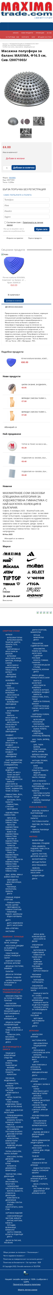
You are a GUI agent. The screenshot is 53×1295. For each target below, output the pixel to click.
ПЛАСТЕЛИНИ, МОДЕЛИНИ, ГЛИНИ (13, 1103)
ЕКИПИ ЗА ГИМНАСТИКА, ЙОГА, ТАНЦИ (40, 696)
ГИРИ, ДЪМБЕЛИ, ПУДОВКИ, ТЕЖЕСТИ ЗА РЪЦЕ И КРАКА (40, 848)
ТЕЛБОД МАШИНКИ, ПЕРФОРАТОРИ (14, 1116)
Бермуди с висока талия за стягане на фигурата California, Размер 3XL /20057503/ (35, 412)
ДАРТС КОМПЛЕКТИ (15, 923)
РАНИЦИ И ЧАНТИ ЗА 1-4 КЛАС (40, 994)
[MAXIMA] (14, 554)
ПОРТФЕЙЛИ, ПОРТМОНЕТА (38, 981)
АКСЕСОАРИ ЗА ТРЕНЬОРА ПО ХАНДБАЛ (12, 749)
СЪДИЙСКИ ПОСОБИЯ (37, 656)
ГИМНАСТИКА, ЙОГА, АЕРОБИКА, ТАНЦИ (13, 795)
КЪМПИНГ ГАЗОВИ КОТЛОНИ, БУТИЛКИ (12, 962)
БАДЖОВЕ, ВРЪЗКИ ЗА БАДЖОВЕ (13, 1146)
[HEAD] (14, 590)
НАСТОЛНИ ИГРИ (39, 1040)
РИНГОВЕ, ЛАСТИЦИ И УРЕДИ (41, 796)
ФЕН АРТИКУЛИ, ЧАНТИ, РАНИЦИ (39, 776)
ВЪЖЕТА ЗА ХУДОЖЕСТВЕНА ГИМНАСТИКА (11, 834)
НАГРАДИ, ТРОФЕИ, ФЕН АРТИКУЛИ (39, 761)
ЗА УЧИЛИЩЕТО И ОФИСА (12, 1048)
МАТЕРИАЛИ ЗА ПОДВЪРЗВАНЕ (39, 951)
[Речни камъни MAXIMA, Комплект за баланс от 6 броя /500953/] (14, 265)
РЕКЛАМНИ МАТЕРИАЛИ (36, 975)
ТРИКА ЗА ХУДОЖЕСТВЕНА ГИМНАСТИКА (11, 854)
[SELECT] (38, 572)
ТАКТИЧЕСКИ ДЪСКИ (41, 665)
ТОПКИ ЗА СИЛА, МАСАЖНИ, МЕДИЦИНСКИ (18, 47)
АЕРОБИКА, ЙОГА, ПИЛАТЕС (13, 801)
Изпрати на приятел (15, 238)
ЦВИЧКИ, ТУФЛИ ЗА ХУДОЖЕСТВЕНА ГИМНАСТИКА (14, 861)
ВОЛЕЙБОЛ (10, 680)
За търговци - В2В (33, 1262)
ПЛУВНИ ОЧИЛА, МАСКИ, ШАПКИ (13, 903)
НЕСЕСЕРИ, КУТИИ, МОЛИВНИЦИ (40, 999)
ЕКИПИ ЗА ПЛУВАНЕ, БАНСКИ (41, 702)
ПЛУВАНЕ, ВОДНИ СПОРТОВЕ (12, 898)
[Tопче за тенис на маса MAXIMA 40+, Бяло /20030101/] (12, 446)
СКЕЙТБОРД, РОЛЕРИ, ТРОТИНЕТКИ (40, 715)
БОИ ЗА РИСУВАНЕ (14, 1106)
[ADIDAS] (38, 553)
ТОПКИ (36, 1089)
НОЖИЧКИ (37, 962)
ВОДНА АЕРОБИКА (14, 916)
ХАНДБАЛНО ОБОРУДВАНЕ (11, 755)
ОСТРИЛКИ (37, 968)
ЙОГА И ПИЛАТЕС (39, 781)
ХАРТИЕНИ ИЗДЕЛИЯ (14, 1213)
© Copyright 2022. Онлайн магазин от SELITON (21, 1266)
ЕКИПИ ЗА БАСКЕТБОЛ (37, 682)
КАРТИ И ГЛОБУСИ (40, 971)
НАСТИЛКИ (10, 931)
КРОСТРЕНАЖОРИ (39, 865)
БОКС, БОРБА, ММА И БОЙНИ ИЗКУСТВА (13, 875)
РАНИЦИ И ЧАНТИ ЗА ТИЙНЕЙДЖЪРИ (40, 1008)
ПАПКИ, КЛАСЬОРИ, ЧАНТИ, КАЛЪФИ (12, 1152)
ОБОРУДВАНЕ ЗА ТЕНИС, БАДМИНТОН (13, 778)
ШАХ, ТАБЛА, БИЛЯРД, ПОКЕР (40, 740)
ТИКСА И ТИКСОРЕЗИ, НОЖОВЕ (14, 1125)
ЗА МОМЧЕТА (37, 1129)
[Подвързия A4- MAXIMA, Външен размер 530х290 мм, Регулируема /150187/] (12, 460)
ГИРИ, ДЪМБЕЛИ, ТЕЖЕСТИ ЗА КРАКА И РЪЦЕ (14, 1029)
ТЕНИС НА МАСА (14, 772)
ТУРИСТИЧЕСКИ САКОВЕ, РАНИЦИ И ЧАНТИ (12, 955)
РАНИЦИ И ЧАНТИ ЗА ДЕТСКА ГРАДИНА (40, 1003)
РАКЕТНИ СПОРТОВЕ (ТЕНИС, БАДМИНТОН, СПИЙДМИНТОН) (13, 762)
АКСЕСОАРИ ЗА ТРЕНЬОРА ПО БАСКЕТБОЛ (12, 724)
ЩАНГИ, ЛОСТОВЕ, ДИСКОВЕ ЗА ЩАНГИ (39, 855)
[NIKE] (38, 559)
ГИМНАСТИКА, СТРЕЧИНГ (12, 805)
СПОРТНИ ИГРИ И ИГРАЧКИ (38, 1080)
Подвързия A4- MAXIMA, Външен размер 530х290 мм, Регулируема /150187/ (35, 458)
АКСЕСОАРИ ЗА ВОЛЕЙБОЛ (39, 686)
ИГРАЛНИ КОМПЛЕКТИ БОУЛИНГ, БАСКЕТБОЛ (41, 1098)
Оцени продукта (35, 238)
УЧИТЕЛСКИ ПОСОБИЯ (36, 1014)
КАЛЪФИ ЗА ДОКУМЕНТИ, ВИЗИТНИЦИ (10, 1168)
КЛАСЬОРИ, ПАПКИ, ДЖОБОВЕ (14, 1157)
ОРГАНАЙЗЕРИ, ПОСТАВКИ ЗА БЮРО (13, 1130)
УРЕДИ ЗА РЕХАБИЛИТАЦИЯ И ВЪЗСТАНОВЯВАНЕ (12, 1011)
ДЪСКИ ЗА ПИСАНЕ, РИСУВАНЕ (12, 1241)
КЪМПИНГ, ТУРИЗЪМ (13, 936)
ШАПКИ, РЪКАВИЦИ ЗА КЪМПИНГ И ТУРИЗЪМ (13, 982)
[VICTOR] (38, 578)
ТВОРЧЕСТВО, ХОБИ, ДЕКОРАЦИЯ (13, 1175)
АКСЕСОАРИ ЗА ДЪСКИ (39, 940)
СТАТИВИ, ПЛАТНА (14, 1202)
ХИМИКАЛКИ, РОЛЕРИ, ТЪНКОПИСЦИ (11, 1063)
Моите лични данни (27, 1289)
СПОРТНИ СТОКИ (11, 631)
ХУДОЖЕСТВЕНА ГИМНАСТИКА (11, 813)
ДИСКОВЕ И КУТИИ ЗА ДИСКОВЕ (13, 1135)
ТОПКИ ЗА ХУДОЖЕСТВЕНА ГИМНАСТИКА (11, 847)
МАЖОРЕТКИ (38, 637)
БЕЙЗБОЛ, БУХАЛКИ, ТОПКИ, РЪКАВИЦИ (39, 755)
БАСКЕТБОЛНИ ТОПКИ (12, 712)
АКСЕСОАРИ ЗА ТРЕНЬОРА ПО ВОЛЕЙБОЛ (12, 697)
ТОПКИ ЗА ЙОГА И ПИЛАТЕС (40, 789)
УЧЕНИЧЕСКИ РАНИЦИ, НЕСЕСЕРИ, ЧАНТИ (39, 988)
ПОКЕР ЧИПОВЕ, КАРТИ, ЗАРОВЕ (39, 750)
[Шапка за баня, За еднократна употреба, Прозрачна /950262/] (12, 388)
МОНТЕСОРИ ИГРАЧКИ (37, 1035)
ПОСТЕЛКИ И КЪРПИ (41, 793)
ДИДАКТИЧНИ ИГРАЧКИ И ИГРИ (39, 1192)
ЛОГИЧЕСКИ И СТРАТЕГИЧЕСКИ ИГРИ (41, 1051)
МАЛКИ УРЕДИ (38, 840)
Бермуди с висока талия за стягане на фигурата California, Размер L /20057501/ (35, 398)
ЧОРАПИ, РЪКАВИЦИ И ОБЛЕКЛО (41, 801)
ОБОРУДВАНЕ (12, 809)
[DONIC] (38, 596)
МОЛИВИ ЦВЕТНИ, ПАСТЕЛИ (13, 1089)
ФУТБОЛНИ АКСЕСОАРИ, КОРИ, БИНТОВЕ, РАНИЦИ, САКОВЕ (13, 659)
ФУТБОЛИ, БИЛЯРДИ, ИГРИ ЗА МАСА (39, 1057)
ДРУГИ (9, 894)
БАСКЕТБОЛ (10, 708)
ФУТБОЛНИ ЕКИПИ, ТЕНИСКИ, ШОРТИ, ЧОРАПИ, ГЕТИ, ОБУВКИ (14, 643)
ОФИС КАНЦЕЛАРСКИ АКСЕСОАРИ (13, 1111)
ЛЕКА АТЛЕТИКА (12, 928)
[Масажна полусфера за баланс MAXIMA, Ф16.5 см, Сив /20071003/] (26, 112)
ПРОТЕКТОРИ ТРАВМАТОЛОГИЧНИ (12, 1004)
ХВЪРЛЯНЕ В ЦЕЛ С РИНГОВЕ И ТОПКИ (40, 1092)
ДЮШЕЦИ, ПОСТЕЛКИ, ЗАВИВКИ (14, 967)
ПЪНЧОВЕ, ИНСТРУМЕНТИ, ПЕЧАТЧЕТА (11, 1181)
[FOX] (38, 590)
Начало (5, 44)
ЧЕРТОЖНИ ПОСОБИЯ (37, 965)
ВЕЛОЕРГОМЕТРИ (39, 859)
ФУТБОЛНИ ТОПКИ (14, 637)
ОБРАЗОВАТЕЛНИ (40, 1043)
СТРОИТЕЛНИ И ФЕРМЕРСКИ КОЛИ (39, 1124)
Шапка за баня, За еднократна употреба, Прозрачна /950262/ (35, 384)
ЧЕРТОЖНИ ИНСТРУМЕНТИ (38, 1019)
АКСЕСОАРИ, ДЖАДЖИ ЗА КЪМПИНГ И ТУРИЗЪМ (14, 948)
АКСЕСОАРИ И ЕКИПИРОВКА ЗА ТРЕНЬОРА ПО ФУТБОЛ (12, 668)
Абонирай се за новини (14, 538)
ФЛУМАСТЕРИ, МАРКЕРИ (12, 1084)
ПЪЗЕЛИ (35, 1156)
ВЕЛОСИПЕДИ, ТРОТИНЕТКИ (38, 720)
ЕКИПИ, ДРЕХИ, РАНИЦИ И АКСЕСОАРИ (40, 676)
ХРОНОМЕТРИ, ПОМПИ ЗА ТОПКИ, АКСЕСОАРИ (39, 651)
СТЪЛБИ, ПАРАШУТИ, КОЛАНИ (40, 668)
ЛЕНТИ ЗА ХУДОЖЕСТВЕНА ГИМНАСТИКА (11, 827)
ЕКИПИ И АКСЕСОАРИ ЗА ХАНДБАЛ (11, 742)
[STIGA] (38, 584)
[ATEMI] (14, 572)
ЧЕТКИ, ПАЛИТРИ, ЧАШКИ (13, 1098)
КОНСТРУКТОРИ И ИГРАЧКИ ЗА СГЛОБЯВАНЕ (39, 1067)
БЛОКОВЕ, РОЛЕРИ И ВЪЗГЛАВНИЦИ (41, 785)
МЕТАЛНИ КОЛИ (39, 1121)
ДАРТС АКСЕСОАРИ (14, 925)
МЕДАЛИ (36, 773)
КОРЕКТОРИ (11, 1074)
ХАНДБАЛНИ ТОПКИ (15, 738)
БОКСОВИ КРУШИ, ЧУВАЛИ (13, 883)
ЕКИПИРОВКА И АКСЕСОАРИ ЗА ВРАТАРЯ (12, 651)
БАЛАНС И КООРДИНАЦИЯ (10, 1017)
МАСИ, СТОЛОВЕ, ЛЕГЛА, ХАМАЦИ (12, 941)
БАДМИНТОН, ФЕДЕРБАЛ (11, 769)
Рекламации (32, 1252)
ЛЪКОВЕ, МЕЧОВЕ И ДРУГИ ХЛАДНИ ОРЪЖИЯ (40, 1134)
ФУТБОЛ (9, 634)
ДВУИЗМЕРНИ (39, 1159)
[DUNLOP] (14, 596)
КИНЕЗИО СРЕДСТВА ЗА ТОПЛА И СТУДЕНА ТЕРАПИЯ (13, 998)
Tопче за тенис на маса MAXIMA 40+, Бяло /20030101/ (35, 444)
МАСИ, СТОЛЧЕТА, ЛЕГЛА (40, 1185)
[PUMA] (14, 559)
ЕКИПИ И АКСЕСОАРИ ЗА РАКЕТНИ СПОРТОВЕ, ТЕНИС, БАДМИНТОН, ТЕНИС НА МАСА (14, 786)
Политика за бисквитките (13, 1262)
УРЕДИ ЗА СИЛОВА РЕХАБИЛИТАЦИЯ (16, 45)
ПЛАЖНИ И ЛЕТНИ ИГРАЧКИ (39, 1164)
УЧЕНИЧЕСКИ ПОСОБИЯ (37, 946)
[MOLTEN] (38, 566)
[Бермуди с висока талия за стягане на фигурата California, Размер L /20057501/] (12, 402)
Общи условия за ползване (14, 1252)
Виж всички (7, 541)
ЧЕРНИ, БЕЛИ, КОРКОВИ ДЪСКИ (39, 935)
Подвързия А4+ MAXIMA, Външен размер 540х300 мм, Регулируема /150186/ (35, 471)
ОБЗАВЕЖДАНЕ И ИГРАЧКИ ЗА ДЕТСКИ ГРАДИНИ (39, 1178)
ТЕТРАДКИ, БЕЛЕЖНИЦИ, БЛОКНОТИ (10, 1227)
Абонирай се (10, 427)
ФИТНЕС (33, 836)
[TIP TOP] (14, 578)
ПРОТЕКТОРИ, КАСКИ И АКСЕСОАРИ (40, 725)
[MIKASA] (14, 566)
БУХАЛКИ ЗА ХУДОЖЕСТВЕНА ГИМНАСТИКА (11, 841)
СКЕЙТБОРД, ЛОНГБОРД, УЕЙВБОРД (41, 734)
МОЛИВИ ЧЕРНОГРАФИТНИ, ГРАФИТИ (12, 1069)
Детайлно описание (14, 307)
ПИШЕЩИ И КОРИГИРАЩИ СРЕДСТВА (9, 1055)
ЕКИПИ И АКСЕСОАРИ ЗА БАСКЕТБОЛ (11, 717)
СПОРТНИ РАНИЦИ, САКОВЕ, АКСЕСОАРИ (40, 707)
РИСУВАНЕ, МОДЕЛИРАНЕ (9, 1079)
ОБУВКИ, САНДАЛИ (13, 977)
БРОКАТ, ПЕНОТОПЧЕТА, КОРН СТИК (14, 1207)
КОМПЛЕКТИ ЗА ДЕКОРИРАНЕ (12, 1199)
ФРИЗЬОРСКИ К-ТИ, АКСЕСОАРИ (40, 1146)
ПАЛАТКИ (9, 971)
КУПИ (35, 766)
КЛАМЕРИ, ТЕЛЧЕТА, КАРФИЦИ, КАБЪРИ (14, 1121)
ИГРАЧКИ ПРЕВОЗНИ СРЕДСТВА (40, 1116)
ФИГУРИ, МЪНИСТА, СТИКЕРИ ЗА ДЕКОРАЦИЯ (14, 1193)
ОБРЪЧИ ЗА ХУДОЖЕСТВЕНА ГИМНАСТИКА (11, 820)
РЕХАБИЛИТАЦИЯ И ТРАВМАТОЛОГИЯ (24, 44)
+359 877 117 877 (43, 17)
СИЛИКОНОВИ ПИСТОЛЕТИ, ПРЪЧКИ (14, 1187)
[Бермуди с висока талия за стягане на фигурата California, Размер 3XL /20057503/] (12, 416)
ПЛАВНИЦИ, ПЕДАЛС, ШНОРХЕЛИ (13, 913)
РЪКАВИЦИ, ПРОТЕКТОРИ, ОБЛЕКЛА (11, 889)
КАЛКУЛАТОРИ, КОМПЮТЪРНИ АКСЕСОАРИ (12, 1140)
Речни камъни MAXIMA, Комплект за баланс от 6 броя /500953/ (14, 280)
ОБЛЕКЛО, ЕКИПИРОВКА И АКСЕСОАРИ (37, 870)
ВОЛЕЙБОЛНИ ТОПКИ (11, 684)
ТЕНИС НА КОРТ (13, 775)
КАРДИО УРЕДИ (38, 875)
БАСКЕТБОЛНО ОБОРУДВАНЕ (12, 730)
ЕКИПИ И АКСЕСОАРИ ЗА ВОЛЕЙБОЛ (11, 690)
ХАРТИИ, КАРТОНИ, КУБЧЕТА (13, 1221)
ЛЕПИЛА (36, 959)
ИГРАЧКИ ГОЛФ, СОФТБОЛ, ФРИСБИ (40, 1108)
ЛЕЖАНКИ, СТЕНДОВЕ (41, 843)
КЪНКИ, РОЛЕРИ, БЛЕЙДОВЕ (39, 730)
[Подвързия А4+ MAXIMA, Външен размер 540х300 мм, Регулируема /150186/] (12, 473)
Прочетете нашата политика (27, 1284)
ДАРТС (8, 920)
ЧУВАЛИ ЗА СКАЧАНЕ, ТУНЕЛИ (39, 1104)
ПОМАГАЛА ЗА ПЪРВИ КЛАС (38, 956)
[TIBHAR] (14, 584)
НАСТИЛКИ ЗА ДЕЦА (41, 1188)
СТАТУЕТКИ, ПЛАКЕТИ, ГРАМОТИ (40, 769)
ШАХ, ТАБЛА (38, 744)
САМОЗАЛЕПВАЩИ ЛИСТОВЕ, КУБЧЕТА (13, 1217)
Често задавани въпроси (13, 1255)
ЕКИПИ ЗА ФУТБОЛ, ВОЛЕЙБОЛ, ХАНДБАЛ (40, 691)
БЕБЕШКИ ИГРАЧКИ (40, 1072)
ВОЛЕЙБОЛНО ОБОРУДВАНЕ (11, 703)
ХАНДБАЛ (9, 735)
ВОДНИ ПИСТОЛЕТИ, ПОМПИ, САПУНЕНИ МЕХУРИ (41, 1170)
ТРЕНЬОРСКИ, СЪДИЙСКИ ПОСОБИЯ (39, 644)
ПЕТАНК (36, 635)
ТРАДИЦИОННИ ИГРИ (39, 1047)
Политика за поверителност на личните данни (22, 1259)
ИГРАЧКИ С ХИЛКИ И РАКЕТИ (41, 1085)
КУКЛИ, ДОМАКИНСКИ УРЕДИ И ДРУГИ (40, 1141)
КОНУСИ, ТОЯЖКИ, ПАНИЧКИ (40, 661)
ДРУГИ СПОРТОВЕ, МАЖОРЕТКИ (39, 631)
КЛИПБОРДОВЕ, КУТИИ (12, 1162)
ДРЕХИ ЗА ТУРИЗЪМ (13, 974)
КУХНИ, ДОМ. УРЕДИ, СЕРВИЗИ (41, 1151)
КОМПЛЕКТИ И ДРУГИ (12, 1094)
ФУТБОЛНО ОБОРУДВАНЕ (10, 675)
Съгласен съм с (25, 223)
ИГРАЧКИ (34, 1030)
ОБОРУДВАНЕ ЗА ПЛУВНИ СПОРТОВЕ (13, 908)
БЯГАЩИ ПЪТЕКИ (39, 862)
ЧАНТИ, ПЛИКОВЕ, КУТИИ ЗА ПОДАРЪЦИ (14, 1233)
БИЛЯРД (36, 747)
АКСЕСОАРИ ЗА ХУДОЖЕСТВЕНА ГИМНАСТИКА (12, 868)
